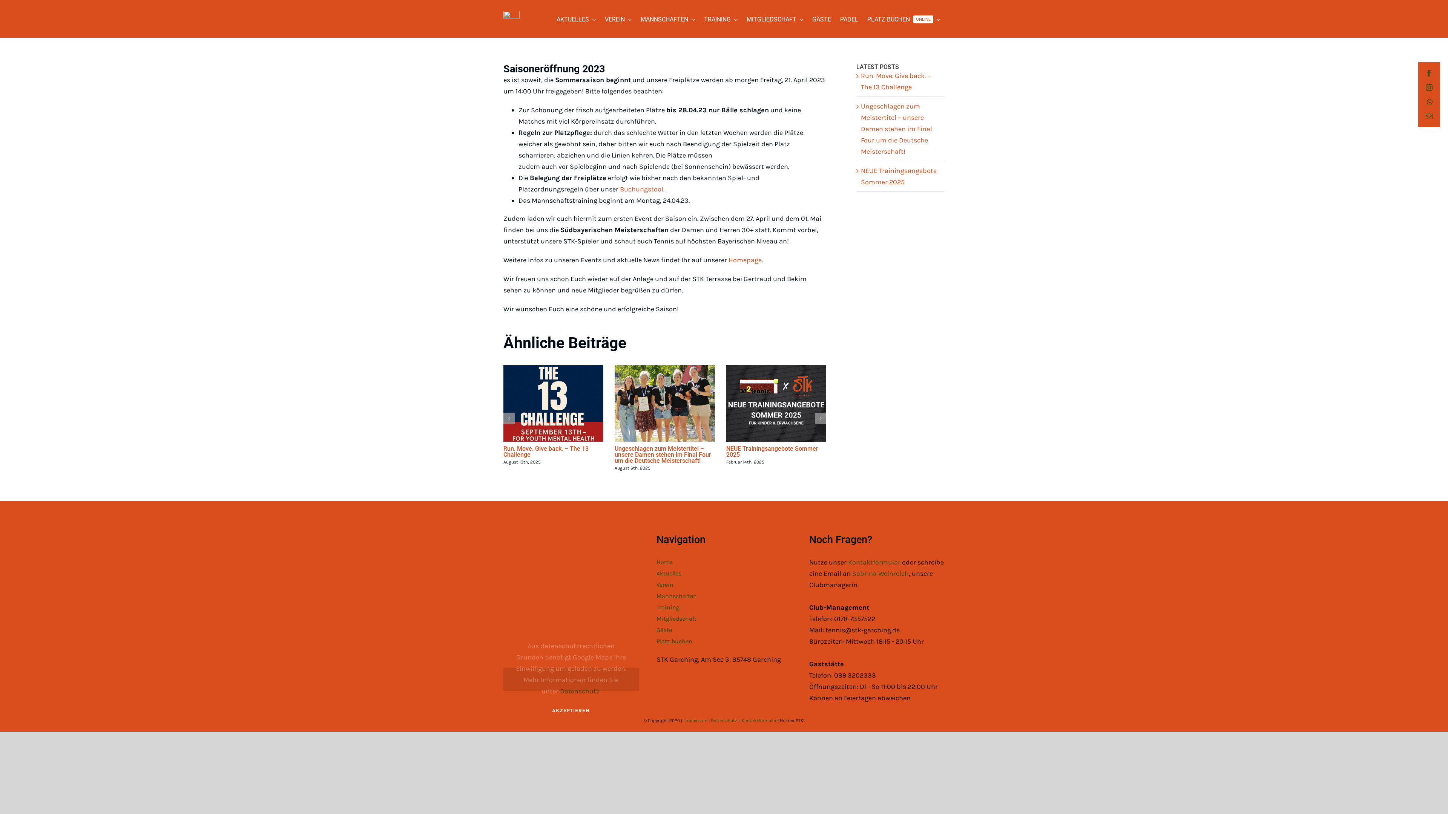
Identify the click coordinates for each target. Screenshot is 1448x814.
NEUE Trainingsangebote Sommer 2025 (772, 451)
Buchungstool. (642, 189)
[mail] (1429, 116)
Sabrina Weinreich (880, 573)
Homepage (745, 260)
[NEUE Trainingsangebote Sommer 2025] (776, 403)
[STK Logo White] (511, 14)
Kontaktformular (875, 562)
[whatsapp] (1430, 101)
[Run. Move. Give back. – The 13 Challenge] (553, 403)
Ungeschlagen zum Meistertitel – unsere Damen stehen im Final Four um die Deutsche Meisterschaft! (663, 454)
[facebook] (1429, 73)
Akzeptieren (571, 710)
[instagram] (1429, 87)
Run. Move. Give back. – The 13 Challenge (546, 451)
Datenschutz (580, 691)
